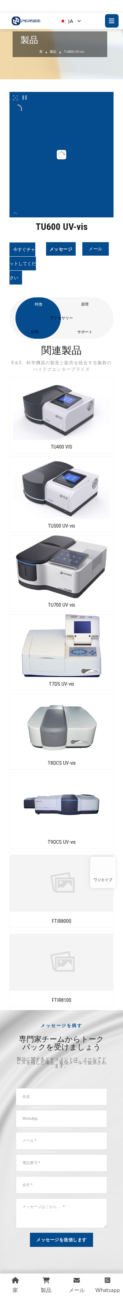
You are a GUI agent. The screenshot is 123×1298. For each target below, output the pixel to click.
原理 (85, 304)
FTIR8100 (61, 1000)
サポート (84, 332)
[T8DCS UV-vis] (61, 725)
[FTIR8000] (61, 883)
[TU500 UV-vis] (61, 487)
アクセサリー (61, 318)
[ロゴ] (26, 21)
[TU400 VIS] (61, 408)
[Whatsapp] (102, 868)
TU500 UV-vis (61, 526)
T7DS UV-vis (61, 684)
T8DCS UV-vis (62, 763)
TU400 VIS (61, 447)
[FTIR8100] (61, 962)
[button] (22, 263)
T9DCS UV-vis (62, 842)
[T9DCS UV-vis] (61, 804)
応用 (34, 332)
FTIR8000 (61, 921)
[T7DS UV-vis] (61, 645)
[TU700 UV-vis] (61, 566)
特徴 (38, 304)
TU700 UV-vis (61, 605)
